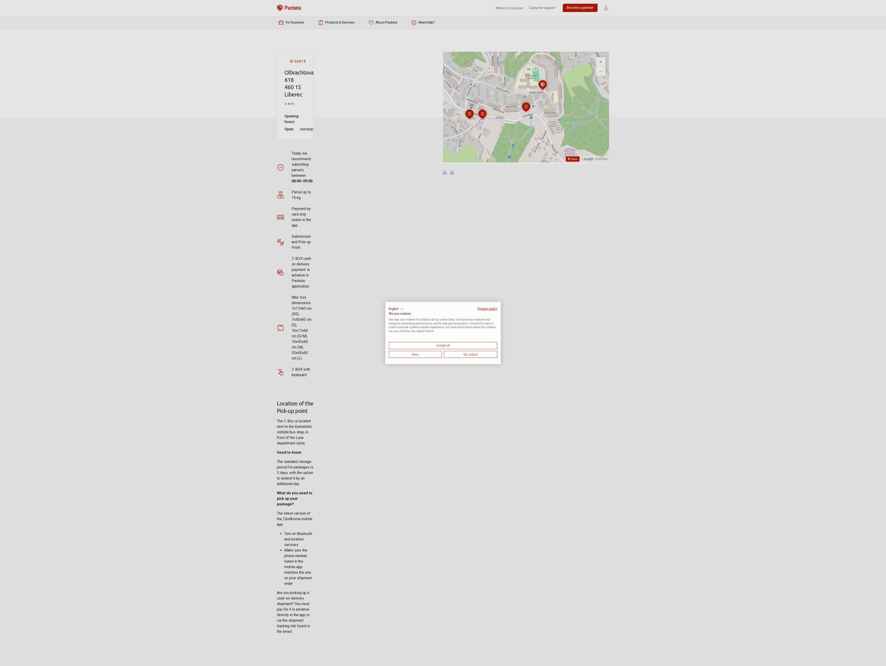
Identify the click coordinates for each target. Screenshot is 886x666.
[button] (396, 309)
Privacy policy (487, 309)
